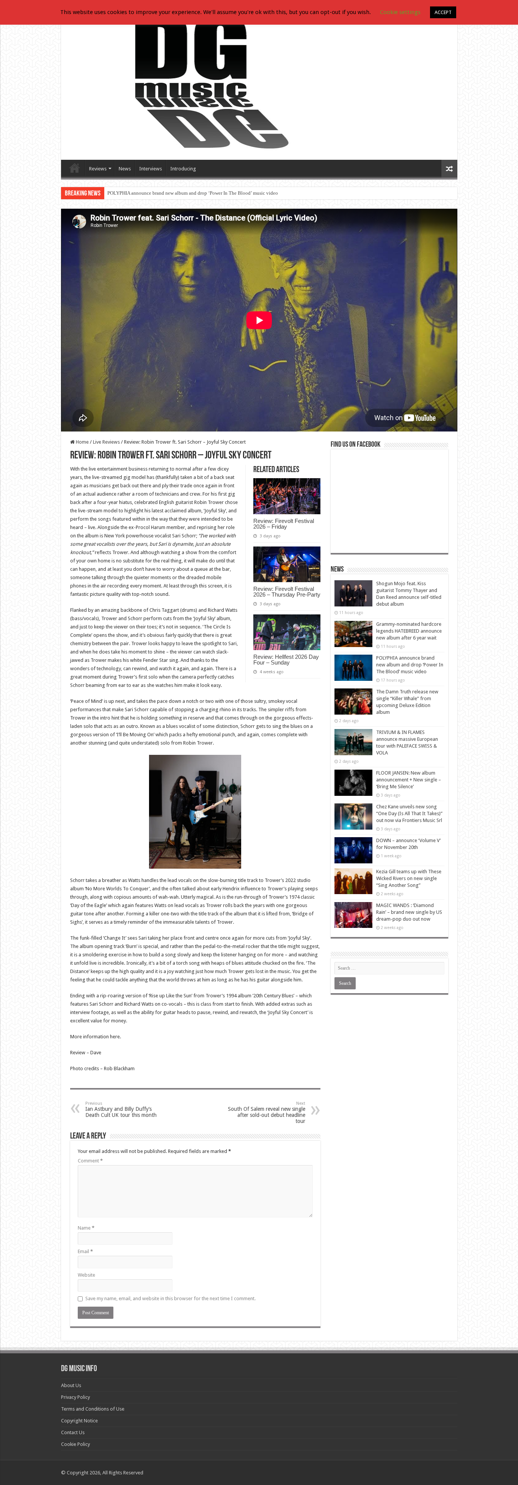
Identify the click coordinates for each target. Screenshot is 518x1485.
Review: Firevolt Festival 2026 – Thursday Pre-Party (286, 592)
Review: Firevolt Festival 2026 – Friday (283, 524)
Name (86, 1228)
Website (86, 1275)
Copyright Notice (79, 1421)
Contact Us (73, 1432)
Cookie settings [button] (400, 12)
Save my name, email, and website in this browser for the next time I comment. (170, 1298)
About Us (71, 1385)
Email (85, 1251)
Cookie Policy (75, 1444)
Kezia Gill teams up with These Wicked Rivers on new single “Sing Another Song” (408, 878)
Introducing (183, 169)
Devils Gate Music (75, 168)
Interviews (150, 169)
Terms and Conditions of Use (92, 1409)
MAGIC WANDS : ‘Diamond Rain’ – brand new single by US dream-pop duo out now (409, 912)
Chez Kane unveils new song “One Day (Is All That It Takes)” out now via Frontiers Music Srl (409, 813)
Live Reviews (106, 442)
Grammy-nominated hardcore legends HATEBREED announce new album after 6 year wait (409, 631)
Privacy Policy (75, 1397)
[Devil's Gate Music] (259, 84)
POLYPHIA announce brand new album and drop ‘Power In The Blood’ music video (192, 193)
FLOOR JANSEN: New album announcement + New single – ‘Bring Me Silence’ (408, 779)
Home (82, 442)
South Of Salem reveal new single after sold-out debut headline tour (266, 1112)
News (125, 169)
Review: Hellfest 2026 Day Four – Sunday (286, 660)
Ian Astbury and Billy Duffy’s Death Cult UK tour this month (121, 1109)
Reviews (98, 169)
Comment (90, 1161)
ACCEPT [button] (443, 12)
